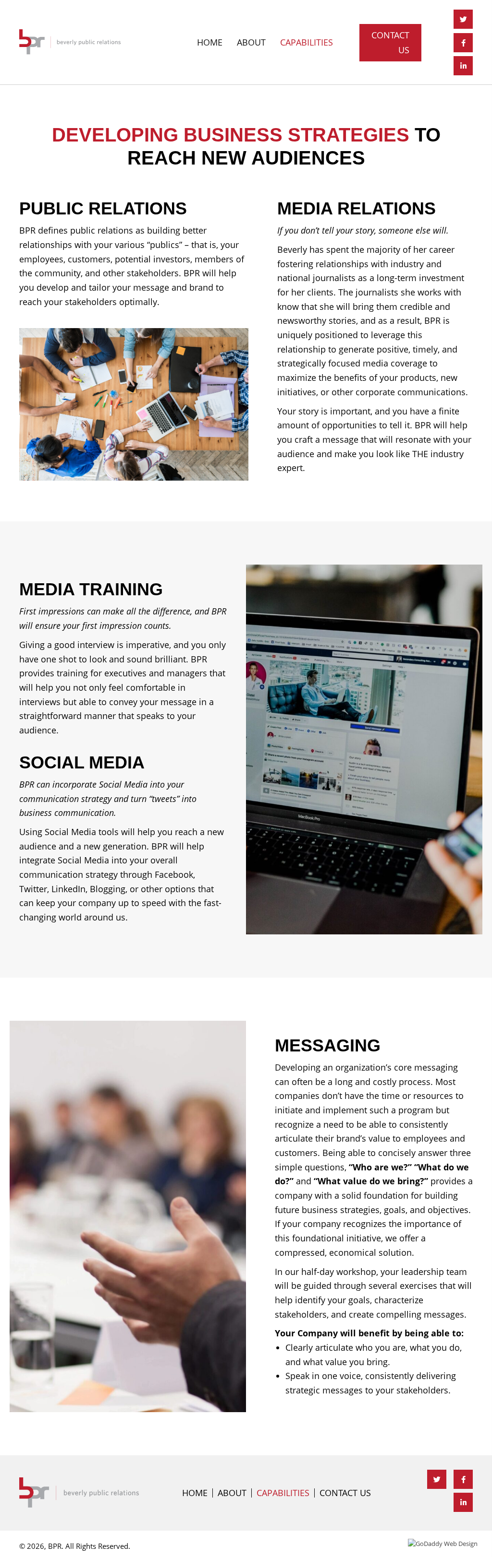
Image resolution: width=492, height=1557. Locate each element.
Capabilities (283, 1493)
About (232, 1493)
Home (195, 1493)
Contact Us (345, 1493)
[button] (390, 42)
